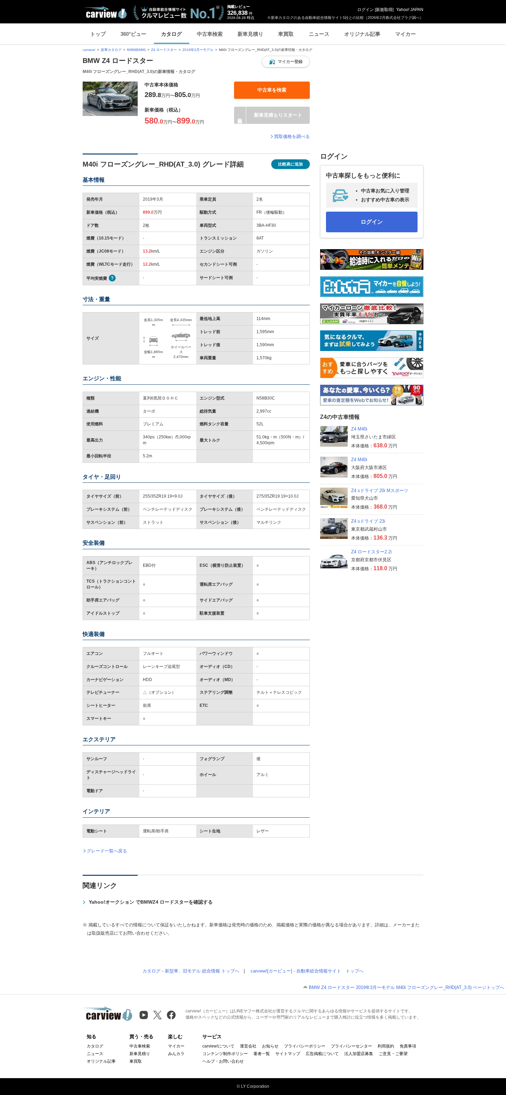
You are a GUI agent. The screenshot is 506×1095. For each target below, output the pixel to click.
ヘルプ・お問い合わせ (223, 1061)
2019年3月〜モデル (197, 50)
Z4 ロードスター (164, 50)
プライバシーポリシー (304, 1046)
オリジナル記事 (362, 34)
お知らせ (270, 1046)
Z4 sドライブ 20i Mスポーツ (379, 490)
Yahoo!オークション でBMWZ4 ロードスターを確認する (151, 902)
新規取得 (384, 9)
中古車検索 (210, 34)
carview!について (218, 1046)
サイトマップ (287, 1053)
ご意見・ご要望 (393, 1053)
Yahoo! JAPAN (409, 9)
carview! (89, 50)
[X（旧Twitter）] (157, 1015)
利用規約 (386, 1046)
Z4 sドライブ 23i (368, 521)
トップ (98, 34)
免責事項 (408, 1046)
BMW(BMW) (136, 50)
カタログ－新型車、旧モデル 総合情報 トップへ (191, 971)
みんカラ (176, 1053)
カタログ (171, 34)
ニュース (319, 34)
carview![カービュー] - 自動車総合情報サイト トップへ (307, 971)
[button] (286, 61)
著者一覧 (261, 1053)
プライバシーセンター (351, 1046)
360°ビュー (133, 34)
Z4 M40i (359, 429)
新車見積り (250, 34)
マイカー (405, 34)
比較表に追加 (290, 164)
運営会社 (248, 1046)
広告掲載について (322, 1053)
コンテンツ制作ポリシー (225, 1053)
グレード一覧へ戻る (107, 850)
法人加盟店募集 (358, 1053)
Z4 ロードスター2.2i (371, 551)
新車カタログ (111, 50)
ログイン (365, 9)
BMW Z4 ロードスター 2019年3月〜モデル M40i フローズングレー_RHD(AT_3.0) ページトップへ (406, 987)
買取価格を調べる (292, 136)
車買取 (286, 34)
